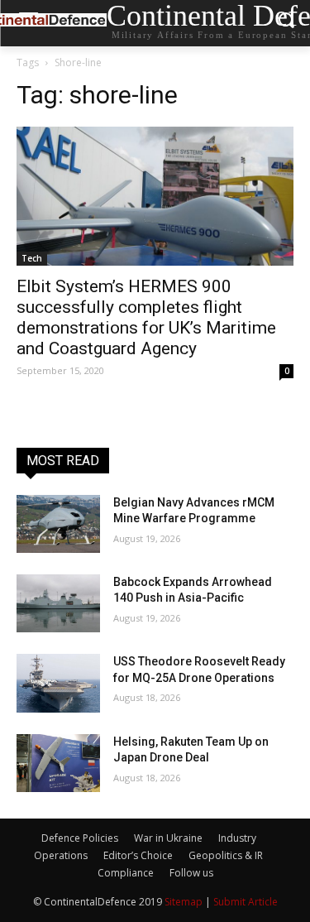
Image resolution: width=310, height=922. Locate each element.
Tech (31, 258)
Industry (237, 838)
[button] (285, 23)
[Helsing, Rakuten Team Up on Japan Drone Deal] (58, 763)
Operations (61, 855)
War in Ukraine (168, 838)
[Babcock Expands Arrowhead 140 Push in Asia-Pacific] (58, 603)
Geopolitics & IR (225, 855)
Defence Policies (79, 838)
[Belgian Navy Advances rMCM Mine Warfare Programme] (58, 524)
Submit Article (245, 902)
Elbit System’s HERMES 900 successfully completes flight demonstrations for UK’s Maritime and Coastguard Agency (146, 317)
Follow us (191, 873)
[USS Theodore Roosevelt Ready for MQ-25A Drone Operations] (58, 683)
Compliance (126, 873)
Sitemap (184, 902)
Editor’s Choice (138, 855)
